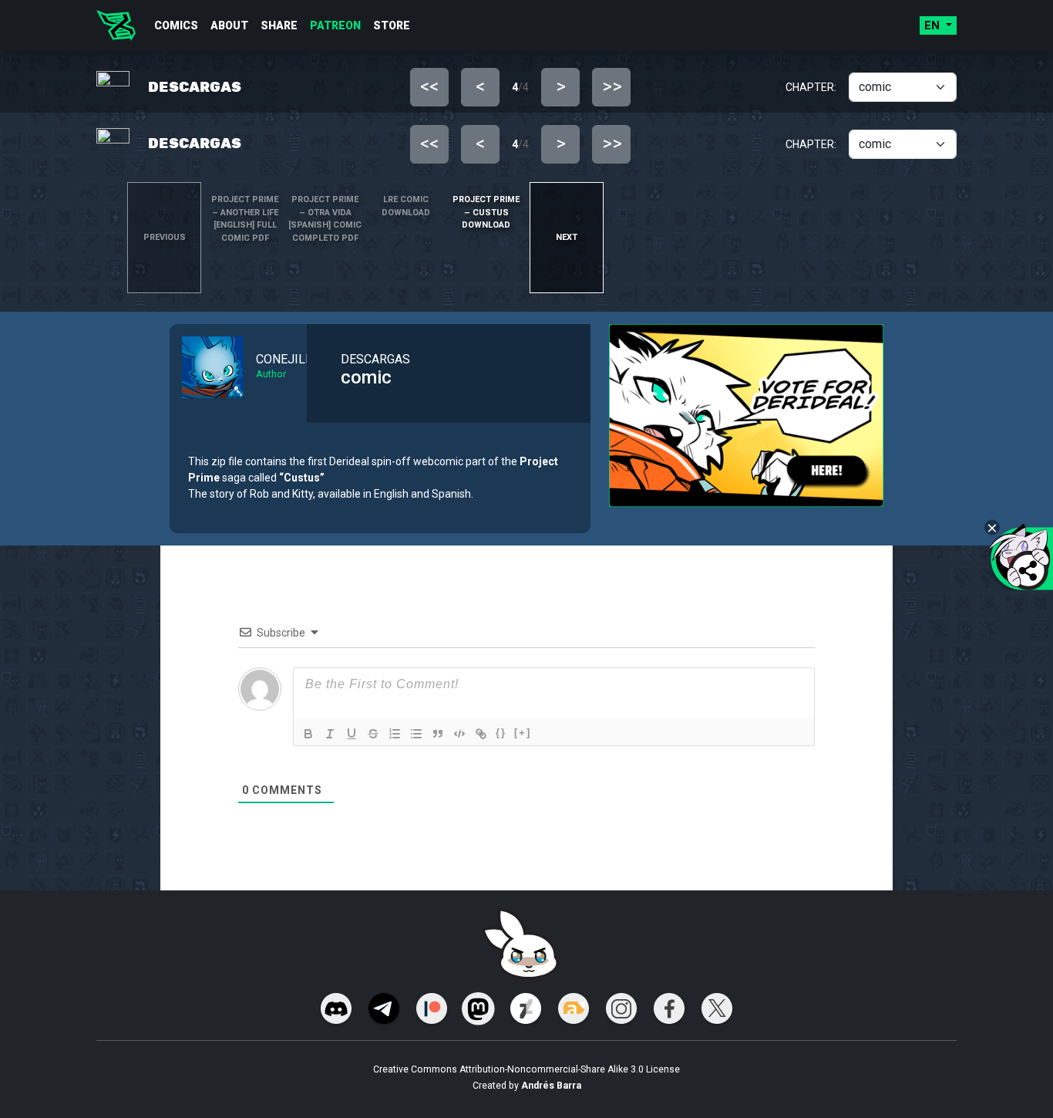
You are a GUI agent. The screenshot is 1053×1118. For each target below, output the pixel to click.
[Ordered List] (394, 734)
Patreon (335, 25)
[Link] (481, 734)
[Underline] (351, 734)
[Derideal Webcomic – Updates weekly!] (116, 25)
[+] (522, 732)
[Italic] (330, 734)
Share (279, 25)
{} (501, 732)
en (933, 25)
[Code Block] (459, 734)
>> (612, 86)
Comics (176, 25)
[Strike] (373, 734)
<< (429, 86)
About (229, 25)
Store (391, 25)
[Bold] (308, 734)
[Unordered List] (416, 734)
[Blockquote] (438, 734)
